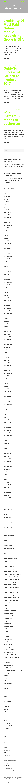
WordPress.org (7, 728)
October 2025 (7, 222)
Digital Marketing (8, 527)
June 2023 (6, 290)
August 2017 (7, 469)
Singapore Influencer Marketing (11, 657)
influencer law (7, 564)
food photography (8, 545)
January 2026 (7, 214)
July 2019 (6, 409)
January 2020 (7, 394)
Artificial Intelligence (9, 512)
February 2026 (7, 212)
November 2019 (7, 399)
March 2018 (6, 451)
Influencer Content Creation (10, 558)
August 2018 (7, 438)
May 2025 (6, 235)
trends (5, 696)
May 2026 (6, 204)
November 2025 (7, 220)
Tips (5, 691)
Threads (6, 675)
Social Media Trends (9, 667)
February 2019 (7, 422)
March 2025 (6, 240)
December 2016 (7, 490)
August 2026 (7, 196)
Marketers (11, 65)
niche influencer (8, 641)
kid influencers (7, 628)
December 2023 (7, 277)
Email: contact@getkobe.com (11, 771)
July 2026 (6, 199)
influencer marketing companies (12, 579)
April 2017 (6, 479)
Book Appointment (8, 768)
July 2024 (6, 261)
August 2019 (7, 407)
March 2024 (6, 269)
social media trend (8, 665)
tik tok (5, 678)
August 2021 (7, 347)
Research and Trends (9, 649)
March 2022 (6, 329)
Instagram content (8, 613)
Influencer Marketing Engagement (12, 582)
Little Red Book (7, 631)
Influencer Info (7, 561)
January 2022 (7, 334)
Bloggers (6, 519)
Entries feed (7, 723)
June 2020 (6, 381)
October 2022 (7, 310)
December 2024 (7, 248)
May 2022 (6, 323)
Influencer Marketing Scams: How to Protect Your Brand (12, 160)
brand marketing (8, 522)
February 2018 (7, 453)
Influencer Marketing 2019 (10, 569)
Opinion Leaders (8, 644)
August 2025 (7, 227)
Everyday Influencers (9, 535)
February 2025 (7, 243)
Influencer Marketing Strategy (11, 600)
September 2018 (8, 435)
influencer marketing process (11, 592)
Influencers (6, 605)
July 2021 (6, 349)
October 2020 (7, 370)
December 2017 (7, 458)
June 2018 (6, 443)
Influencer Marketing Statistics (11, 597)
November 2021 (7, 339)
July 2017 (6, 471)
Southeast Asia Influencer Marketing (13, 670)
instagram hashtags (8, 618)
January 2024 (7, 274)
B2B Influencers (7, 517)
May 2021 (6, 355)
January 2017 (7, 487)
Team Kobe (6, 18)
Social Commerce (8, 660)
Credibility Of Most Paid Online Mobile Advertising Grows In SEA (14, 30)
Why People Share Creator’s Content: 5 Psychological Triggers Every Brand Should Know (13, 180)
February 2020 (7, 391)
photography (7, 647)
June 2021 (6, 352)
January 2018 (7, 456)
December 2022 (7, 305)
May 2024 (6, 264)
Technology (6, 673)
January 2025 (7, 246)
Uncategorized (7, 701)
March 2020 (6, 388)
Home (5, 739)
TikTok (5, 680)
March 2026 (6, 209)
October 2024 (7, 253)
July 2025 (6, 230)
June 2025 (6, 233)
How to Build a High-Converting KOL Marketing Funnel (12, 174)
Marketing (6, 636)
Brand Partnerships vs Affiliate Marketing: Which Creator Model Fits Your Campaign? (14, 165)
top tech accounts (8, 693)
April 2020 (6, 386)
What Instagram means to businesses (12, 118)
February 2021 (7, 360)
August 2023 (7, 285)
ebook (5, 530)
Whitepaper (6, 706)
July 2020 (6, 378)
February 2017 (7, 484)
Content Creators (8, 525)
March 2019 (6, 420)
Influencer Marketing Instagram (11, 587)
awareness (6, 514)
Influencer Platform (12, 109)
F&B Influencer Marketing (10, 538)
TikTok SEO (6, 688)
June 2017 (6, 474)
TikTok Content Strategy (10, 686)
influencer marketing (17, 18)
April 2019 (6, 417)
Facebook (6, 540)
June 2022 (6, 321)
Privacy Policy (7, 758)
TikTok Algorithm (8, 683)
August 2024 (7, 259)
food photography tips (9, 548)
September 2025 (8, 225)
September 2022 (8, 313)
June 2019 (6, 412)
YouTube (6, 712)
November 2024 (7, 251)
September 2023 (8, 282)
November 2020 (7, 368)
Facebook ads (7, 543)
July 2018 (6, 440)
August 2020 (7, 375)
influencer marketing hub (10, 584)
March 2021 (6, 357)
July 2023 (6, 287)
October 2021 (7, 342)
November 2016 (7, 492)
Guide (5, 556)
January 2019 (7, 425)
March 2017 (6, 482)
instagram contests (8, 615)
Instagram (6, 608)
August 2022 (7, 316)
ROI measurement (8, 652)
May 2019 (6, 414)
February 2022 (7, 331)
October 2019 (7, 401)
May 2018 (6, 445)
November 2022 (7, 308)
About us (6, 742)
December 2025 (7, 217)
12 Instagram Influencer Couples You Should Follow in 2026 (13, 170)
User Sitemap (7, 750)
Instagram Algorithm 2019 (10, 610)
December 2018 (7, 427)
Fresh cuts (6, 551)
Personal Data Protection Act (11, 760)
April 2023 (6, 295)
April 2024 (6, 266)
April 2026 (6, 207)
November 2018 (7, 430)
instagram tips (7, 623)
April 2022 (6, 326)
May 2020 (6, 383)
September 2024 (8, 256)
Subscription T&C (8, 763)
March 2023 (6, 297)
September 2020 (8, 373)
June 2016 (6, 495)
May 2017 (6, 477)
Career (5, 747)
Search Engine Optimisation (10, 654)
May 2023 (6, 292)
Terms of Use (7, 755)
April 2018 (6, 448)
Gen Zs (5, 553)
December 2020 (7, 365)
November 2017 (7, 461)
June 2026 (6, 201)
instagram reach (8, 621)
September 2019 (8, 404)
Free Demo (6, 745)
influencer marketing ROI (10, 595)
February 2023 (7, 300)
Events (5, 532)
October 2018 (7, 433)
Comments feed (8, 725)
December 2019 (7, 396)
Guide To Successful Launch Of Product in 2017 (12, 75)
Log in (5, 720)
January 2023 (7, 303)
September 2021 (8, 344)
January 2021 (7, 362)
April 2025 (6, 238)
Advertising (11, 18)
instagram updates (8, 626)
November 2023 (7, 279)
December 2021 (7, 336)
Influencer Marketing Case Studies (12, 574)
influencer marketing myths (10, 589)
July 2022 (6, 318)
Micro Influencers (8, 639)
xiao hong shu (7, 709)
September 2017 (8, 466)
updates (6, 704)
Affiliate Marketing (8, 509)
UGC (5, 699)
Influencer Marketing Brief (10, 571)
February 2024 (7, 272)
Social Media (15, 65)
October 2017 (7, 464)
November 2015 (7, 497)
